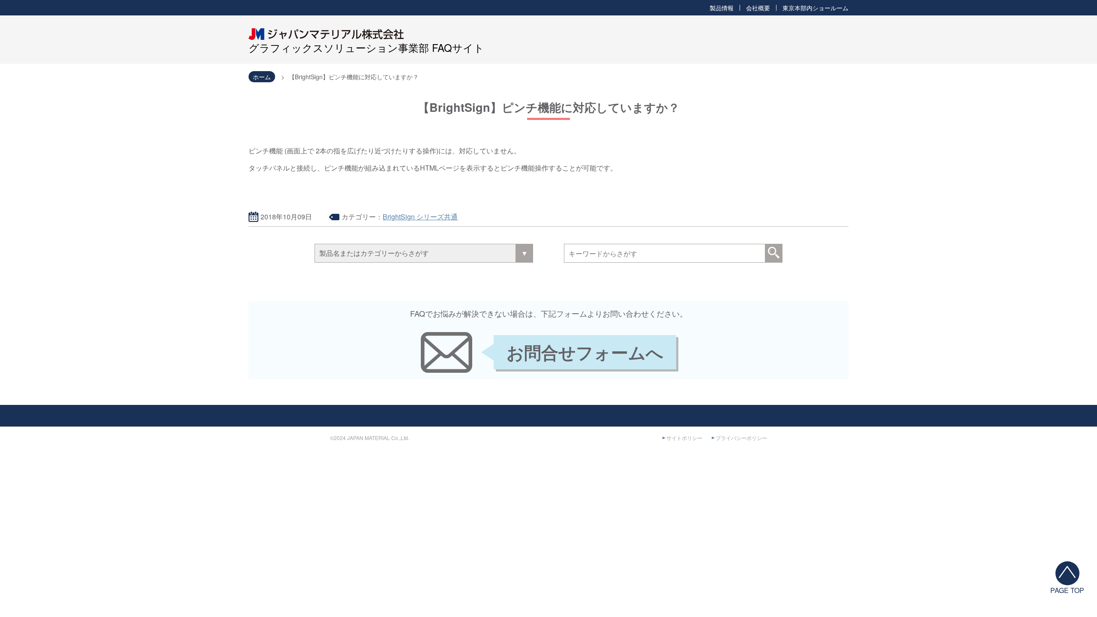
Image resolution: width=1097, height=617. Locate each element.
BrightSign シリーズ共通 (420, 217)
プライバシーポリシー (741, 437)
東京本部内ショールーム (815, 8)
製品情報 (722, 8)
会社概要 (758, 8)
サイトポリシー (684, 437)
